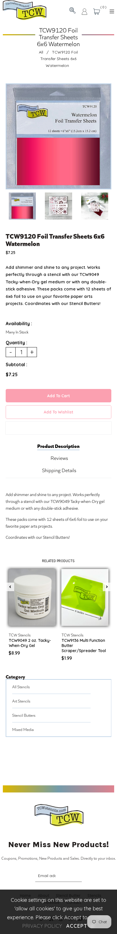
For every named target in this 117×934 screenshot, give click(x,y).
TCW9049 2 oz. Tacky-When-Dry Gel (30, 643)
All (41, 52)
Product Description (58, 445)
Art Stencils (21, 701)
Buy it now (58, 428)
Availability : (19, 323)
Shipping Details (59, 470)
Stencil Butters (23, 715)
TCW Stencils (20, 635)
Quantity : (16, 342)
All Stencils (21, 686)
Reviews (59, 457)
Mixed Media (23, 729)
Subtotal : (16, 364)
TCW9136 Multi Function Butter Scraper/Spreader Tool (84, 645)
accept (80, 926)
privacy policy (42, 926)
